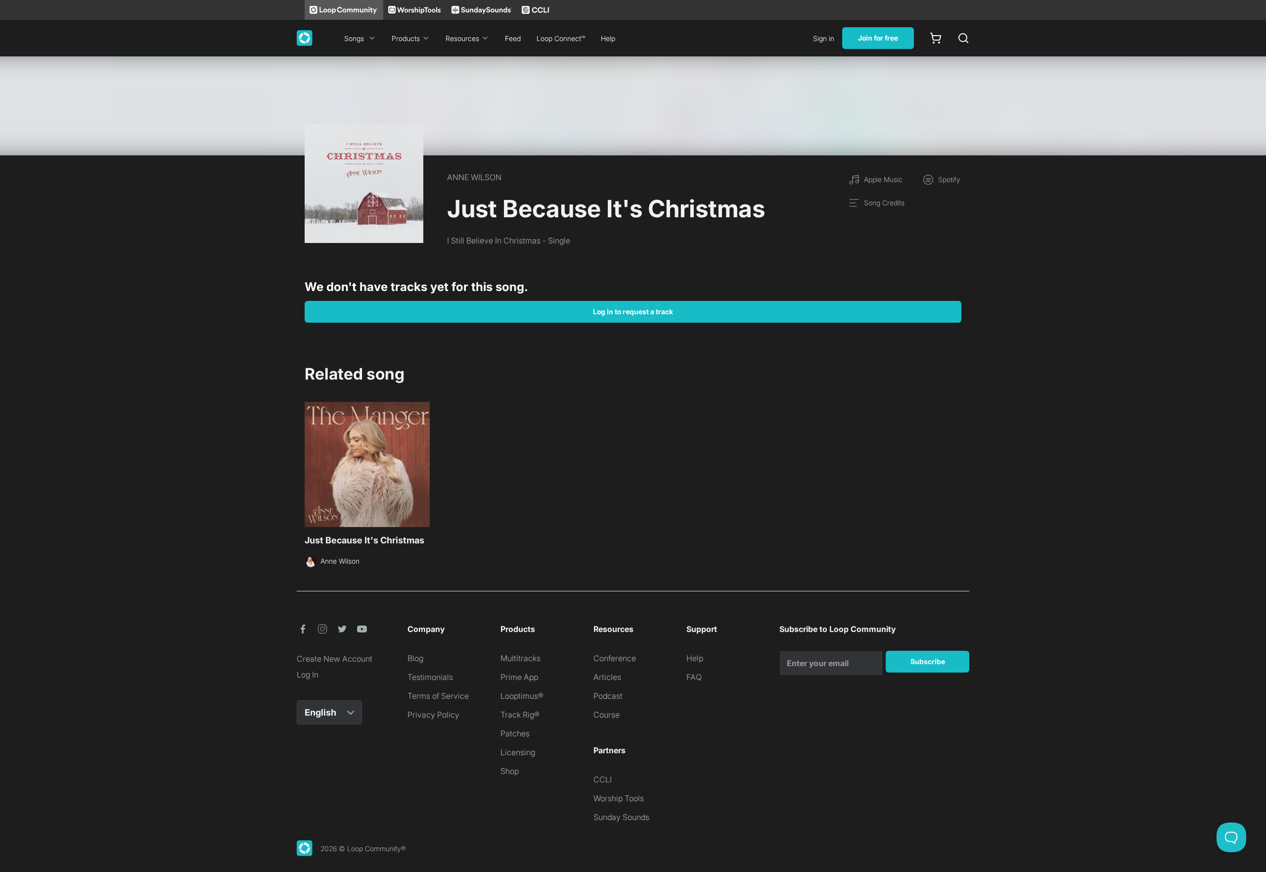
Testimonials (430, 677)
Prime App (519, 677)
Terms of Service (438, 696)
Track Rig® (520, 715)
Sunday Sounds (621, 817)
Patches (515, 733)
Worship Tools (618, 798)
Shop (509, 771)
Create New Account (334, 659)
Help (608, 38)
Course (606, 715)
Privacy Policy (433, 715)
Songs (354, 38)
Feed (513, 38)
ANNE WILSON (474, 177)
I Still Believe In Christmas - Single (508, 240)
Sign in (823, 38)
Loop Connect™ (561, 38)
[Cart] (936, 38)
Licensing (517, 752)
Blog (415, 658)
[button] (303, 629)
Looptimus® (521, 696)
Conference (614, 658)
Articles (607, 677)
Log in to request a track (633, 311)
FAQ (694, 677)
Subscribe (927, 661)
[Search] (963, 38)
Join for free (878, 38)
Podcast (608, 696)
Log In (307, 674)
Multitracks (520, 658)
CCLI (602, 779)
